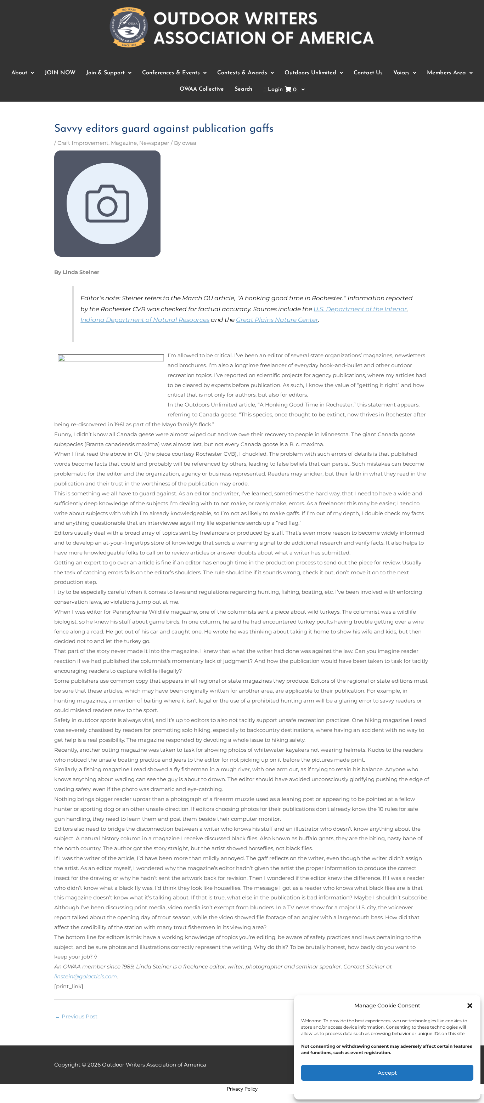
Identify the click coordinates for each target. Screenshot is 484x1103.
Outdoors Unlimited (310, 73)
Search (243, 89)
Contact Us (368, 73)
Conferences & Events (171, 73)
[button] (469, 1005)
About (19, 73)
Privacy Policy (242, 1089)
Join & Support (105, 73)
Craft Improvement (82, 143)
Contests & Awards (242, 73)
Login (282, 90)
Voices (401, 73)
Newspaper (154, 143)
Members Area (446, 73)
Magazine (124, 143)
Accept (387, 1072)
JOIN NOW (60, 73)
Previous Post (76, 1016)
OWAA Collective (202, 89)
